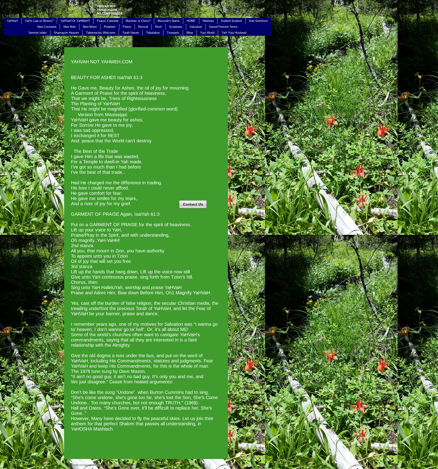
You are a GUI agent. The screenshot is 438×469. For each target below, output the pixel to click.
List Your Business (147, 465)
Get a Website (121, 465)
